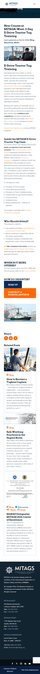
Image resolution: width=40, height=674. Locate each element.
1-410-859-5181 (12, 612)
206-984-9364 (12, 626)
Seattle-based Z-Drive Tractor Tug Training (18, 249)
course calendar (29, 271)
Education (8, 43)
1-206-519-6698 (12, 629)
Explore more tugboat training (14, 128)
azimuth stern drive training (13, 86)
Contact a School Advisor (18, 293)
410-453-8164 (12, 609)
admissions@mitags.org (16, 647)
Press (23, 510)
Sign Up (13, 284)
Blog (32, 40)
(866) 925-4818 (16, 645)
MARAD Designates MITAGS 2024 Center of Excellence (19, 517)
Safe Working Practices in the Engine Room (16, 435)
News (16, 43)
